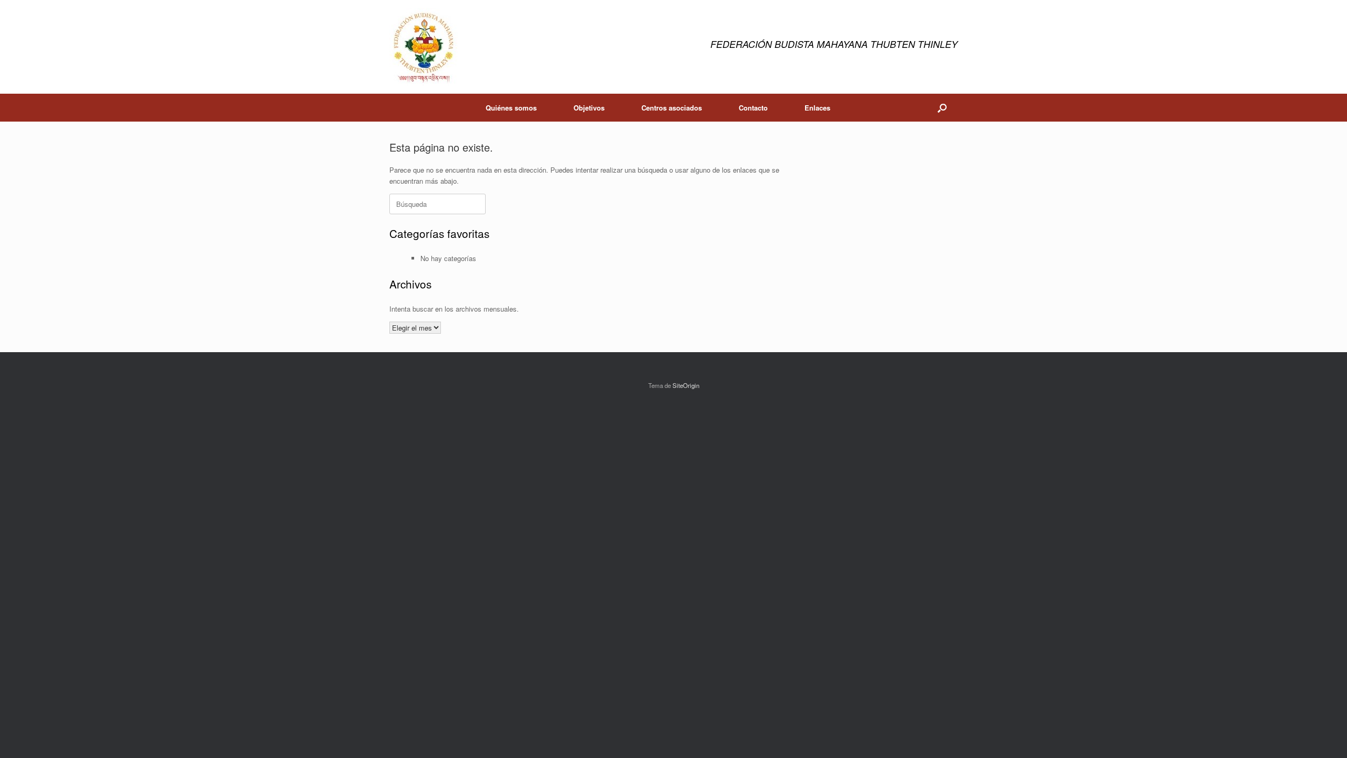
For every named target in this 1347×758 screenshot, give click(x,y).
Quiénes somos (511, 108)
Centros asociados (671, 108)
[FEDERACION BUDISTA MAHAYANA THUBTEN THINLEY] (423, 47)
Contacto (753, 108)
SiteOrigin (685, 385)
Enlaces (817, 108)
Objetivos (589, 108)
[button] (942, 108)
